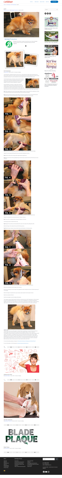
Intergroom (16, 473)
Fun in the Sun (29, 473)
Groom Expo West (30, 468)
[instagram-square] (50, 13)
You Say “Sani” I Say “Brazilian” (51, 42)
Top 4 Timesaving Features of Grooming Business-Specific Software (51, 85)
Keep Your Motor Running (50, 70)
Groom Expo (17, 468)
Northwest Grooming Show (19, 471)
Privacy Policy (6, 475)
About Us (5, 472)
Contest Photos (6, 474)
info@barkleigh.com (48, 472)
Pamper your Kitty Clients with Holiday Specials (51, 29)
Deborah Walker (7, 375)
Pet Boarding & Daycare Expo (19, 472)
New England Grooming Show (32, 471)
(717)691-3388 (46, 470)
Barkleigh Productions (14, 10)
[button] (54, 2)
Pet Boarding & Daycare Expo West (33, 472)
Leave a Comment (7, 10)
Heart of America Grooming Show (20, 474)
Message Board (6, 471)
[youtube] (48, 13)
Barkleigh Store (6, 473)
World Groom (29, 474)
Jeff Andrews (7, 448)
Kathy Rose (6, 72)
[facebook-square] (46, 13)
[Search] (56, 467)
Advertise (5, 468)
